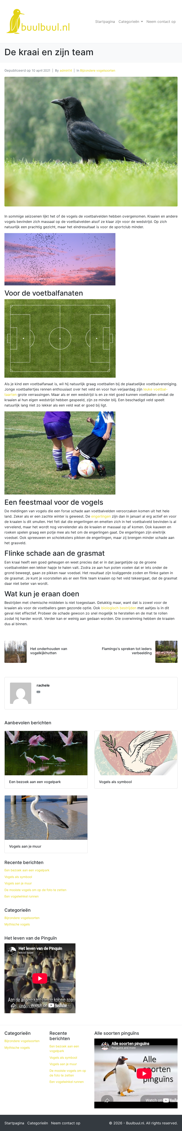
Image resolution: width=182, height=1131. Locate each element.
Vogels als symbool (18, 877)
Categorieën (129, 21)
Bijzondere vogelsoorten (97, 70)
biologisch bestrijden (118, 608)
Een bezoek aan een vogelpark (26, 870)
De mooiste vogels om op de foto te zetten (35, 890)
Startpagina (105, 21)
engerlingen (101, 516)
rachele (43, 685)
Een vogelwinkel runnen (21, 896)
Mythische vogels (17, 924)
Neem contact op (161, 21)
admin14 (66, 70)
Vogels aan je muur (18, 883)
